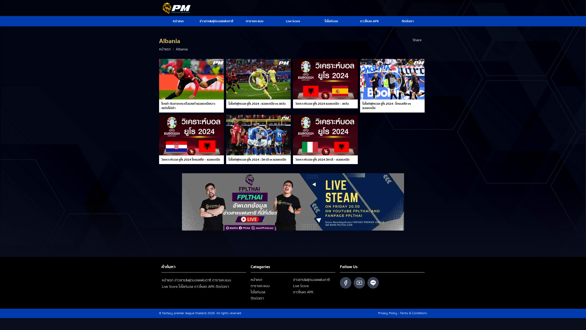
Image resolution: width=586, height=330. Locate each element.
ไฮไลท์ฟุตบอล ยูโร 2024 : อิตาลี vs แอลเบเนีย (257, 160)
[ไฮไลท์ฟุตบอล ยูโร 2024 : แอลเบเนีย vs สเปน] (258, 79)
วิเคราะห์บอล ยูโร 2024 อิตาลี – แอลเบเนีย (322, 160)
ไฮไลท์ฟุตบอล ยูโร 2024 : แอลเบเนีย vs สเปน (257, 104)
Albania (182, 49)
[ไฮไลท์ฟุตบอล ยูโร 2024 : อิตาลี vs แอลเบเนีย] (258, 135)
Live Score (293, 21)
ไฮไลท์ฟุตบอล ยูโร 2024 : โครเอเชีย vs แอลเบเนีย (386, 106)
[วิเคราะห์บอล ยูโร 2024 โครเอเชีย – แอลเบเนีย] (191, 135)
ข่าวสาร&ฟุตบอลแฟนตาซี (216, 21)
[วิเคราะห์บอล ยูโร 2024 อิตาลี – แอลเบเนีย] (325, 135)
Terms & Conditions (413, 313)
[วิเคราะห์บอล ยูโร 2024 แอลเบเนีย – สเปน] (325, 79)
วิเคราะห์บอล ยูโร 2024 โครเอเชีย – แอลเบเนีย (190, 160)
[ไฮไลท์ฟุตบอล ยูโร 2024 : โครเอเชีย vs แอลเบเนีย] (392, 79)
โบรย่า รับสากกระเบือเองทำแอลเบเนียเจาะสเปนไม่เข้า (188, 106)
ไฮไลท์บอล (331, 21)
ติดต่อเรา (408, 21)
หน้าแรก (178, 21)
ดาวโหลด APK (369, 21)
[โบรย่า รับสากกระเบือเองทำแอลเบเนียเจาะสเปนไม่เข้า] (191, 79)
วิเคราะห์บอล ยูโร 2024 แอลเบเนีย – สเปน (322, 104)
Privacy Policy (387, 313)
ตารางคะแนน (254, 21)
